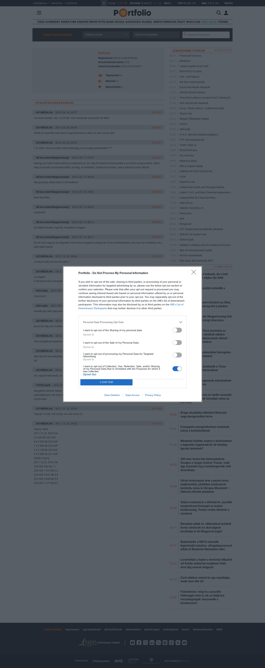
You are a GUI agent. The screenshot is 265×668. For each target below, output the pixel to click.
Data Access (132, 395)
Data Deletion (112, 395)
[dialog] (132, 334)
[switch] (177, 330)
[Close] (194, 273)
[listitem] (132, 322)
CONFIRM (106, 382)
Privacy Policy (153, 395)
